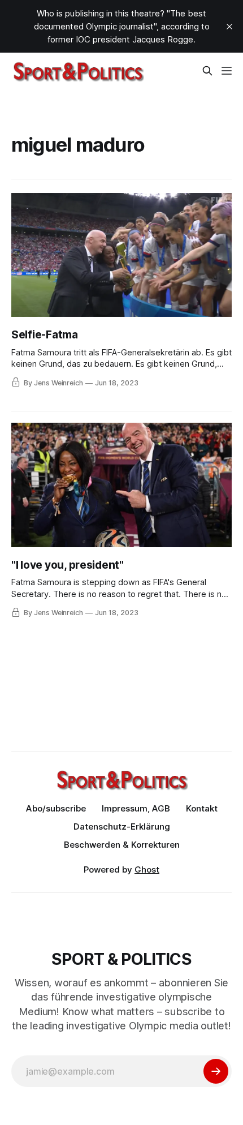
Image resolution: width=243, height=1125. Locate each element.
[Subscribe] (215, 1071)
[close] (229, 27)
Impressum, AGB (136, 808)
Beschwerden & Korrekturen (122, 844)
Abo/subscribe (56, 808)
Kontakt (202, 808)
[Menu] (227, 71)
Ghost (146, 869)
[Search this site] (207, 71)
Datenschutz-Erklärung (121, 826)
